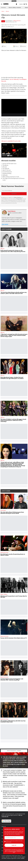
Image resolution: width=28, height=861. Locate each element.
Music (3, 11)
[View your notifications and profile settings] (16, 4)
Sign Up (14, 845)
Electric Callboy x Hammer (15, 7)
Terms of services (17, 197)
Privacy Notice (19, 199)
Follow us (16, 46)
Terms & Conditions (12, 851)
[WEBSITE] (9, 214)
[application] (14, 106)
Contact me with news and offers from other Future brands (14, 841)
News (3, 21)
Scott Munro (9, 20)
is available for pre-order (11, 141)
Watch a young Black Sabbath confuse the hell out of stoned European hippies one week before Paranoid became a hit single (14, 805)
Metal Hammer (17, 20)
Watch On (4, 155)
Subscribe (21, 4)
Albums (7, 11)
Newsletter (24, 46)
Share (5, 46)
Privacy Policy (18, 850)
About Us (4, 826)
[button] (2, 4)
